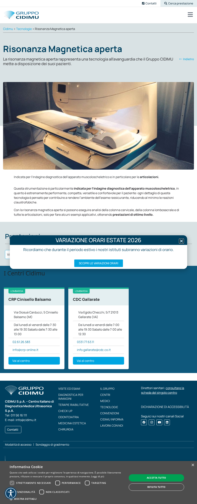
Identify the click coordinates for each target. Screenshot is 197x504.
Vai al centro (21, 361)
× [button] (192, 465)
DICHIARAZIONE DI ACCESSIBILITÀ (165, 407)
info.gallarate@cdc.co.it (94, 350)
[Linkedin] (167, 422)
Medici (105, 401)
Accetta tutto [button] (156, 477)
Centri (105, 395)
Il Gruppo (107, 389)
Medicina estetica (72, 423)
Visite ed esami (69, 389)
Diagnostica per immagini (70, 397)
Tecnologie (109, 407)
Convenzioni (109, 413)
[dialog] (98, 482)
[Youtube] (159, 422)
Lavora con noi (111, 426)
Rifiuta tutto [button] (156, 487)
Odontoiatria (68, 417)
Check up (65, 411)
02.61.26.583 (21, 342)
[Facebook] (144, 422)
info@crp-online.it (25, 350)
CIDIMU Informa (112, 419)
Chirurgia (65, 429)
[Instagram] (151, 422)
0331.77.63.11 (85, 342)
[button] (178, 3)
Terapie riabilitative (73, 405)
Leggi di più (97, 476)
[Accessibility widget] (11, 493)
